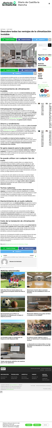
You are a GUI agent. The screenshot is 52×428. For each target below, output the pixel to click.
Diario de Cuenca (45, 379)
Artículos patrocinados (35, 368)
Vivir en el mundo (25, 378)
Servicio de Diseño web (46, 368)
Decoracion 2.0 (4, 377)
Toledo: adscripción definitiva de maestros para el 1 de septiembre (13, 362)
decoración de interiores (10, 267)
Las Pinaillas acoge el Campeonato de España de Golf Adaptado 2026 (11, 338)
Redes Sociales (14, 377)
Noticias (3, 29)
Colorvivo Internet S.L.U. (13, 384)
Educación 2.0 (35, 377)
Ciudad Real (44, 378)
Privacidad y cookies (47, 388)
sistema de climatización (15, 118)
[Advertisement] (26, 17)
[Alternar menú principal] (49, 3)
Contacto (42, 370)
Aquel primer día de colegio (40, 76)
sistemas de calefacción (9, 130)
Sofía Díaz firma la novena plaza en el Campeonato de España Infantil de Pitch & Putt (13, 291)
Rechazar (37, 425)
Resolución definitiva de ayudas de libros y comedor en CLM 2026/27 (39, 314)
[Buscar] (49, 45)
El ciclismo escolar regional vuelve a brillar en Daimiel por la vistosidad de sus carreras (39, 339)
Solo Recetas (24, 377)
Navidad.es (34, 378)
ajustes (17, 426)
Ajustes (45, 425)
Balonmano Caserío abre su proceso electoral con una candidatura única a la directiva (38, 291)
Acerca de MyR (48, 370)
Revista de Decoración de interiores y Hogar (17, 244)
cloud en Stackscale (10, 389)
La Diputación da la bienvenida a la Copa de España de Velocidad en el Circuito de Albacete (38, 345)
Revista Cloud (14, 378)
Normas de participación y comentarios (43, 385)
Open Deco (3, 378)
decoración (3, 267)
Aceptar (28, 425)
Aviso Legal (33, 385)
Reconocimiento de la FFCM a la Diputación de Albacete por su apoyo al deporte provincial (12, 315)
